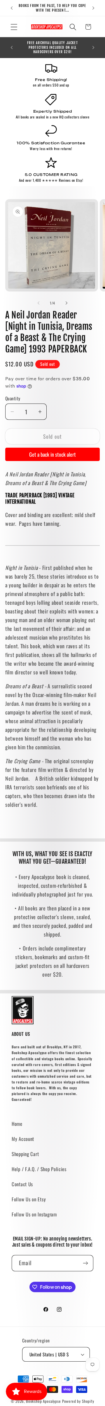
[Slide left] (38, 303)
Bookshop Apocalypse (43, 1401)
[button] (14, 27)
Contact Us (22, 1184)
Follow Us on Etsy (29, 1199)
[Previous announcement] (11, 8)
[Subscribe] (85, 1263)
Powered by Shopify (78, 1401)
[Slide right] (66, 303)
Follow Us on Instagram (34, 1214)
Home (17, 1123)
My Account (23, 1138)
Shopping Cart (25, 1153)
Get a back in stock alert (52, 454)
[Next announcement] (93, 8)
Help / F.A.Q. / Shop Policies (39, 1169)
